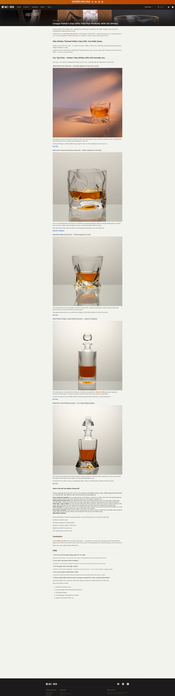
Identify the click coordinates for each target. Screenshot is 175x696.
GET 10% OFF (99, 359)
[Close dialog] (110, 334)
